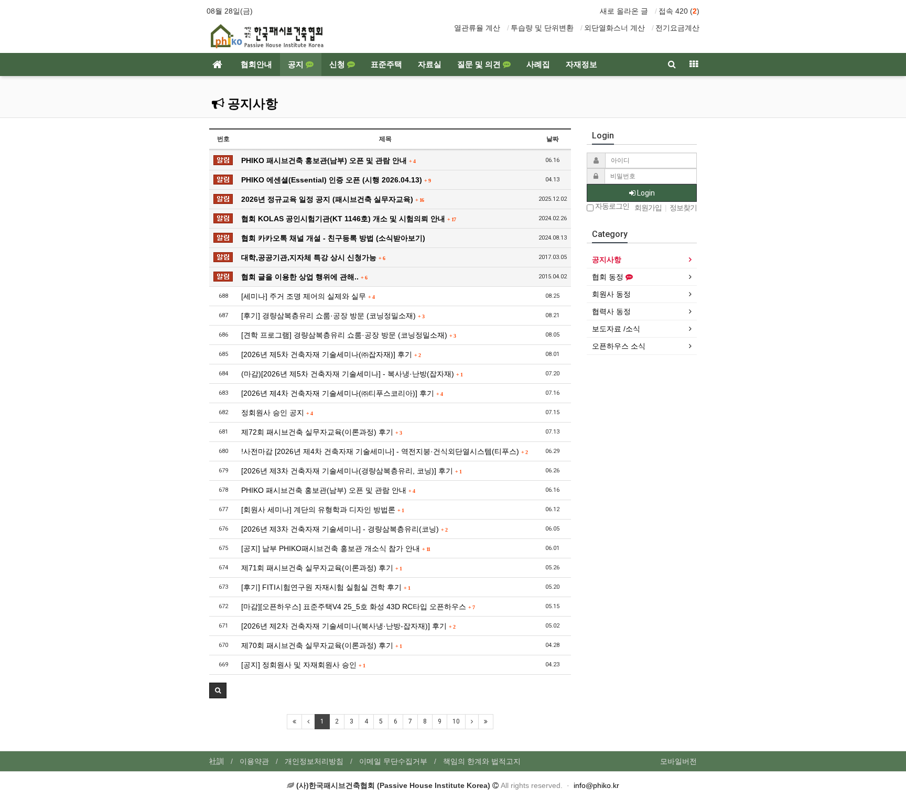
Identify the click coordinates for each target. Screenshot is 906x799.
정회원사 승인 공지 (276, 412)
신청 (338, 64)
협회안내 (256, 64)
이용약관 (254, 761)
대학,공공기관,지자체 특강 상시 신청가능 (313, 257)
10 (456, 721)
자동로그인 (611, 206)
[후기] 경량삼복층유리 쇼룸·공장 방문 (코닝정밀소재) (332, 315)
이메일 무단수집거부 (393, 761)
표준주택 (386, 64)
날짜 (552, 139)
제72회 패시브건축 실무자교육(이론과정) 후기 (321, 432)
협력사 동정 (611, 311)
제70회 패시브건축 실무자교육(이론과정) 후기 (321, 645)
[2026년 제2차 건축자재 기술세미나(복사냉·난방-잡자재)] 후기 (348, 626)
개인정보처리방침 (314, 761)
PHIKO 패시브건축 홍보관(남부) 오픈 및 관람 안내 (328, 160)
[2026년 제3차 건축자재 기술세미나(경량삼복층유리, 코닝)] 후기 (351, 471)
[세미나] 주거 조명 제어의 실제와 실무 (307, 296)
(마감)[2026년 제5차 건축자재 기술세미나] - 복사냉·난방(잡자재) (351, 374)
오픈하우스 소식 (618, 346)
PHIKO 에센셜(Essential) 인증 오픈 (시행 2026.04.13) (335, 180)
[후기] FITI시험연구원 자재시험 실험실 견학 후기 (325, 587)
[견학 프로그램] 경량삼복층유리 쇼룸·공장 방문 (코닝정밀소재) (348, 335)
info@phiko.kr (596, 785)
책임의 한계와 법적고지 (482, 761)
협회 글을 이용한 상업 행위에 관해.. (304, 277)
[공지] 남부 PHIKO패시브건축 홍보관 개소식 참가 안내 (335, 548)
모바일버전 (678, 761)
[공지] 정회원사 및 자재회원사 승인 (303, 665)
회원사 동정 (611, 294)
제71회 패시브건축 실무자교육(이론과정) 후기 (321, 568)
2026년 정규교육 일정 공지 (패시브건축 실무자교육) (332, 199)
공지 (297, 64)
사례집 (538, 64)
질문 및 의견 (480, 64)
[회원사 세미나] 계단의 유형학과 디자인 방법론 (322, 509)
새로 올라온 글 (624, 11)
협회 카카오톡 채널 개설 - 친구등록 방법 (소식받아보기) (333, 238)
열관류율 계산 (477, 28)
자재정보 (581, 64)
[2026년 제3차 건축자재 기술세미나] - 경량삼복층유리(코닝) (344, 529)
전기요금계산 (677, 28)
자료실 (429, 64)
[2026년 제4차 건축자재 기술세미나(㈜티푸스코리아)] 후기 (342, 393)
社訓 (216, 761)
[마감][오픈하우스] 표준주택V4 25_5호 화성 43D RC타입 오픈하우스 (357, 606)
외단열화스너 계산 (614, 28)
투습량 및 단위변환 (542, 28)
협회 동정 (608, 277)
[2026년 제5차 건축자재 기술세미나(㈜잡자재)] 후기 (330, 354)
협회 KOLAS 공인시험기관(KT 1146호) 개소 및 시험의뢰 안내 (348, 218)
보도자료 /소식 (616, 329)
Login (645, 193)
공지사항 (251, 103)
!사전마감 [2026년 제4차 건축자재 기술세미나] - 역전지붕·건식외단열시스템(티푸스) (384, 451)
